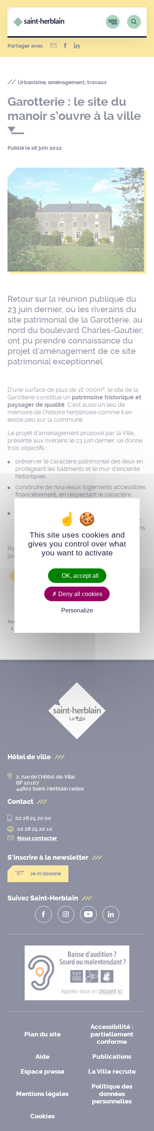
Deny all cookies (79, 594)
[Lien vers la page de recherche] (134, 22)
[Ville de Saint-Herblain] (38, 24)
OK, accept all (79, 576)
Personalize (77, 610)
